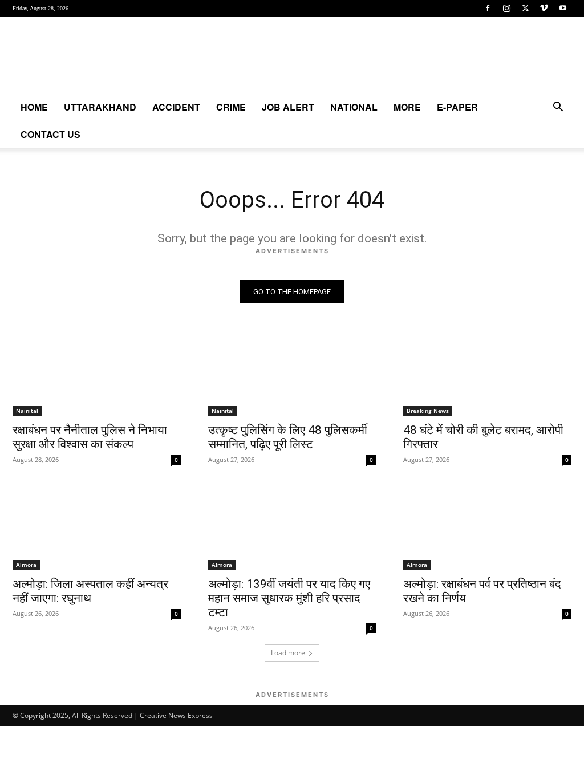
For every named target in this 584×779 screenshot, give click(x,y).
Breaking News (428, 411)
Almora (26, 565)
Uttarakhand (100, 106)
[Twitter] (525, 8)
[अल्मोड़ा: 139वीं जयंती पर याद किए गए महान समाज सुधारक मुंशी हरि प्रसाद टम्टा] (292, 527)
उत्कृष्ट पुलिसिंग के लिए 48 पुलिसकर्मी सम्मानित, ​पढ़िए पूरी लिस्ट (287, 437)
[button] (557, 108)
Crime (231, 106)
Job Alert (288, 106)
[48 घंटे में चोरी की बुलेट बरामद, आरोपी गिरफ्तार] (487, 374)
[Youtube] (562, 8)
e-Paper (457, 106)
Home (34, 106)
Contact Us (50, 134)
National (354, 106)
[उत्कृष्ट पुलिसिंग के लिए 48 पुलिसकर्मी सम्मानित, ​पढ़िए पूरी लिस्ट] (292, 374)
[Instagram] (506, 8)
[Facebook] (487, 8)
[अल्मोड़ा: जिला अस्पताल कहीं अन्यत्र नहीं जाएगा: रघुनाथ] (97, 527)
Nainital (27, 411)
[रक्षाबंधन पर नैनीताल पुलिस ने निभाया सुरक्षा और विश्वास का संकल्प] (97, 374)
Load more (288, 653)
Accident (176, 106)
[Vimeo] (544, 8)
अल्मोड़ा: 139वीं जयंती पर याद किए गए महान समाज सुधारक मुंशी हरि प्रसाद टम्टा (289, 598)
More (407, 106)
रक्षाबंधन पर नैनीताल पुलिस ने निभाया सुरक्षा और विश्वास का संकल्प (90, 437)
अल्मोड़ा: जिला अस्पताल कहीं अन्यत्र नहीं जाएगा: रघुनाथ (90, 591)
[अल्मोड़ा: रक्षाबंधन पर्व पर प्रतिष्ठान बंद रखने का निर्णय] (487, 527)
